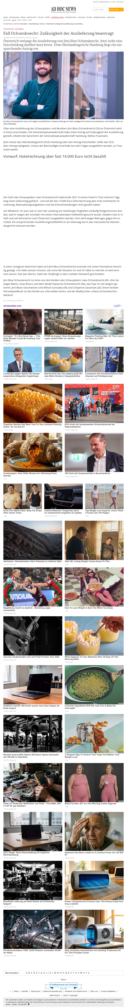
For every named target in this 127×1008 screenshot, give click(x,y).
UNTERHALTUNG (57, 17)
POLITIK (41, 17)
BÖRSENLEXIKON (104, 2)
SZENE (30, 20)
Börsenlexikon (12, 972)
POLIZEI (89, 17)
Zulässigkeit (19, 29)
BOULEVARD (6, 20)
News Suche (114, 9)
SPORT (47, 17)
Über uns (94, 991)
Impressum (35, 991)
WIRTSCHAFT (31, 17)
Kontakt (25, 991)
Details (14, 1004)
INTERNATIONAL (99, 17)
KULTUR (14, 20)
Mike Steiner (55, 995)
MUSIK (19, 20)
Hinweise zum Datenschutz (76, 991)
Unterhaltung (34, 24)
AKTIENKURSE (14, 17)
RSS (113, 2)
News (16, 991)
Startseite (23, 24)
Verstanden (22, 1004)
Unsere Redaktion (108, 991)
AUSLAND (81, 17)
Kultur (42, 24)
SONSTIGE (110, 17)
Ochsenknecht (8, 29)
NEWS (5, 17)
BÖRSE (23, 17)
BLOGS (95, 2)
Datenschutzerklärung (52, 991)
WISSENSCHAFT (71, 17)
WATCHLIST (120, 2)
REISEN (24, 20)
